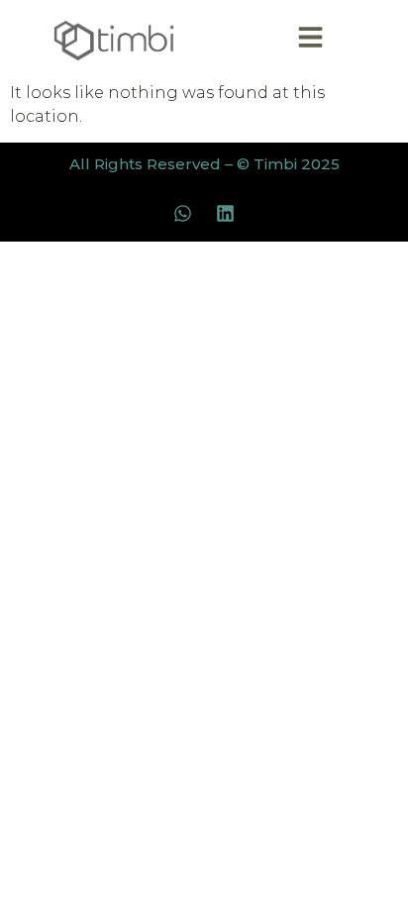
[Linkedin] (226, 213)
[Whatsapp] (183, 213)
